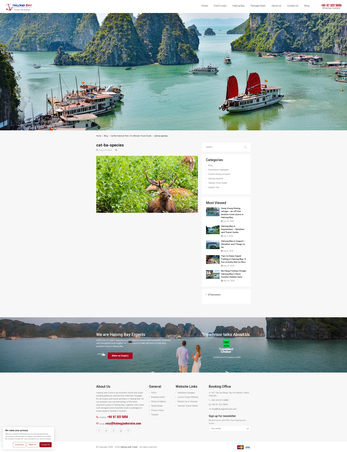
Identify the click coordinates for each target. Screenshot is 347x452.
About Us (276, 5)
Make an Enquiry (120, 355)
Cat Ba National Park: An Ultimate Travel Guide (131, 136)
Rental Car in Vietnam (188, 401)
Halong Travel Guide (217, 183)
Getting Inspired (215, 178)
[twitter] (106, 430)
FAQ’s (154, 392)
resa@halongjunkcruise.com (123, 423)
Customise (19, 444)
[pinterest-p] (128, 430)
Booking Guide (158, 397)
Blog (306, 5)
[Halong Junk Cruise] (19, 6)
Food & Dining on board (219, 174)
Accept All (45, 444)
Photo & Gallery (158, 401)
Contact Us (292, 5)
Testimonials (157, 405)
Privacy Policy (157, 410)
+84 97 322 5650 (117, 417)
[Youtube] (121, 430)
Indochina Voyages (186, 392)
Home (204, 5)
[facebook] (99, 430)
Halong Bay (238, 5)
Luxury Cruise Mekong (188, 397)
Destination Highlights (218, 169)
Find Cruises (220, 5)
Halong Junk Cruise (129, 447)
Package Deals (258, 5)
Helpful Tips (213, 187)
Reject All (32, 444)
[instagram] (113, 430)
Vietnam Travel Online (188, 405)
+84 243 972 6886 (220, 400)
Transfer (155, 414)
